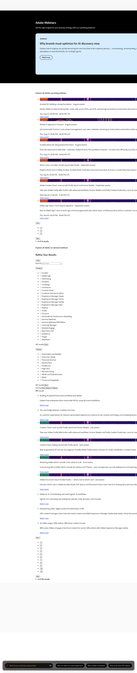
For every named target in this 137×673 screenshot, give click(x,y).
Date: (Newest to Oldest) (49, 388)
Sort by (38, 388)
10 (41, 569)
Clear (38, 260)
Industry (38, 349)
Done (46, 344)
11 (41, 571)
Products (39, 268)
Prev (37, 223)
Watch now (46, 57)
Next (37, 238)
